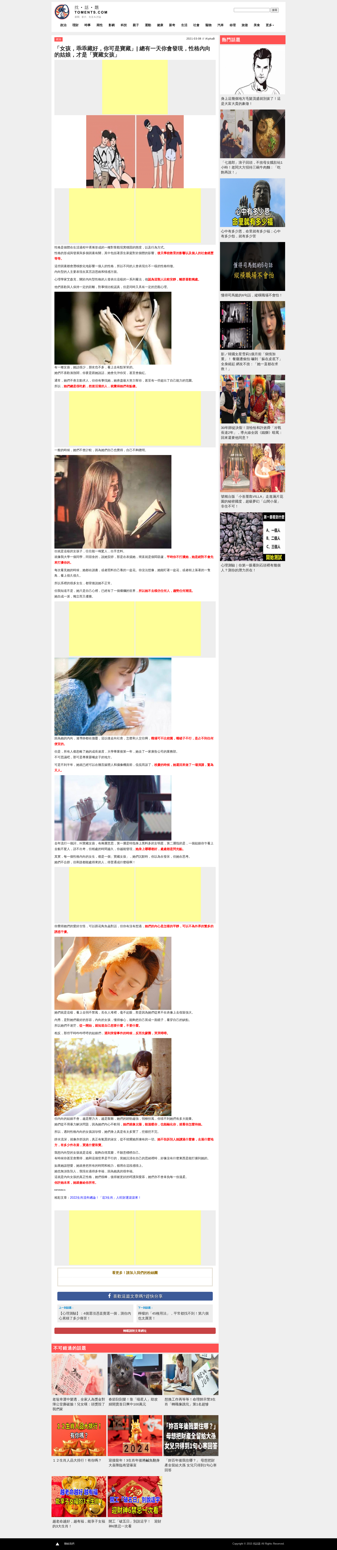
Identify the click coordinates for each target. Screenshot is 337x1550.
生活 (184, 25)
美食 (257, 25)
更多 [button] (269, 25)
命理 (233, 25)
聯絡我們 (69, 1543)
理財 (75, 25)
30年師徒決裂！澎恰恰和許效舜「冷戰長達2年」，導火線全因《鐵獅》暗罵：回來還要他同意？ (252, 432)
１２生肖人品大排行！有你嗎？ (77, 1460)
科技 (124, 25)
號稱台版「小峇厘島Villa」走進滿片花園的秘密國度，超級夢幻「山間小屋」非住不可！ (252, 501)
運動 (148, 25)
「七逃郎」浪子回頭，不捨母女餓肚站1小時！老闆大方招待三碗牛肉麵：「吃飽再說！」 (252, 167)
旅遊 (245, 25)
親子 (136, 25)
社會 (196, 25)
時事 (87, 25)
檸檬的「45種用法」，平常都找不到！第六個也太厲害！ (173, 1315)
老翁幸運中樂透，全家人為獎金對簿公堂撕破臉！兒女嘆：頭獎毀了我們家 (78, 1404)
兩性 (100, 25)
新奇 (172, 25)
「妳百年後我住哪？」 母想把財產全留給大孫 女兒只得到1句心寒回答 (191, 1465)
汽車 (220, 25)
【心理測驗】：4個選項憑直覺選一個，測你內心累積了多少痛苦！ (95, 1315)
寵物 (208, 25)
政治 (63, 25)
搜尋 (274, 10)
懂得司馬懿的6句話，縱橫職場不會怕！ (252, 295)
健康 (160, 25)
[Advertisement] (135, 87)
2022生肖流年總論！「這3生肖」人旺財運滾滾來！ (105, 1197)
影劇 (112, 25)
